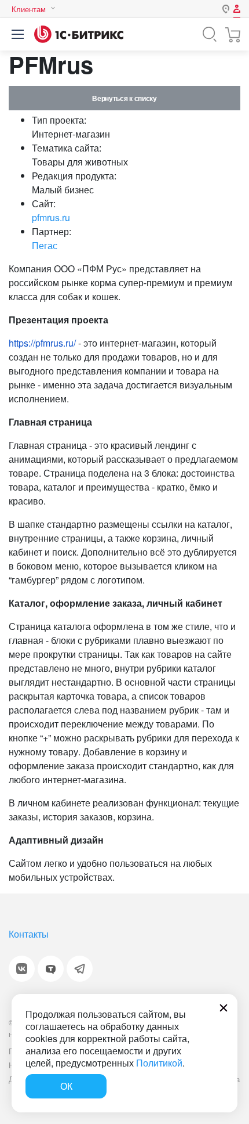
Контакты (29, 934)
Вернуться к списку (124, 98)
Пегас (44, 245)
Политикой (159, 1062)
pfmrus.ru (51, 217)
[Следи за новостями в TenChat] (51, 969)
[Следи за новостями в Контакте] (22, 969)
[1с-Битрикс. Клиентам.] (78, 34)
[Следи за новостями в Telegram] (80, 969)
